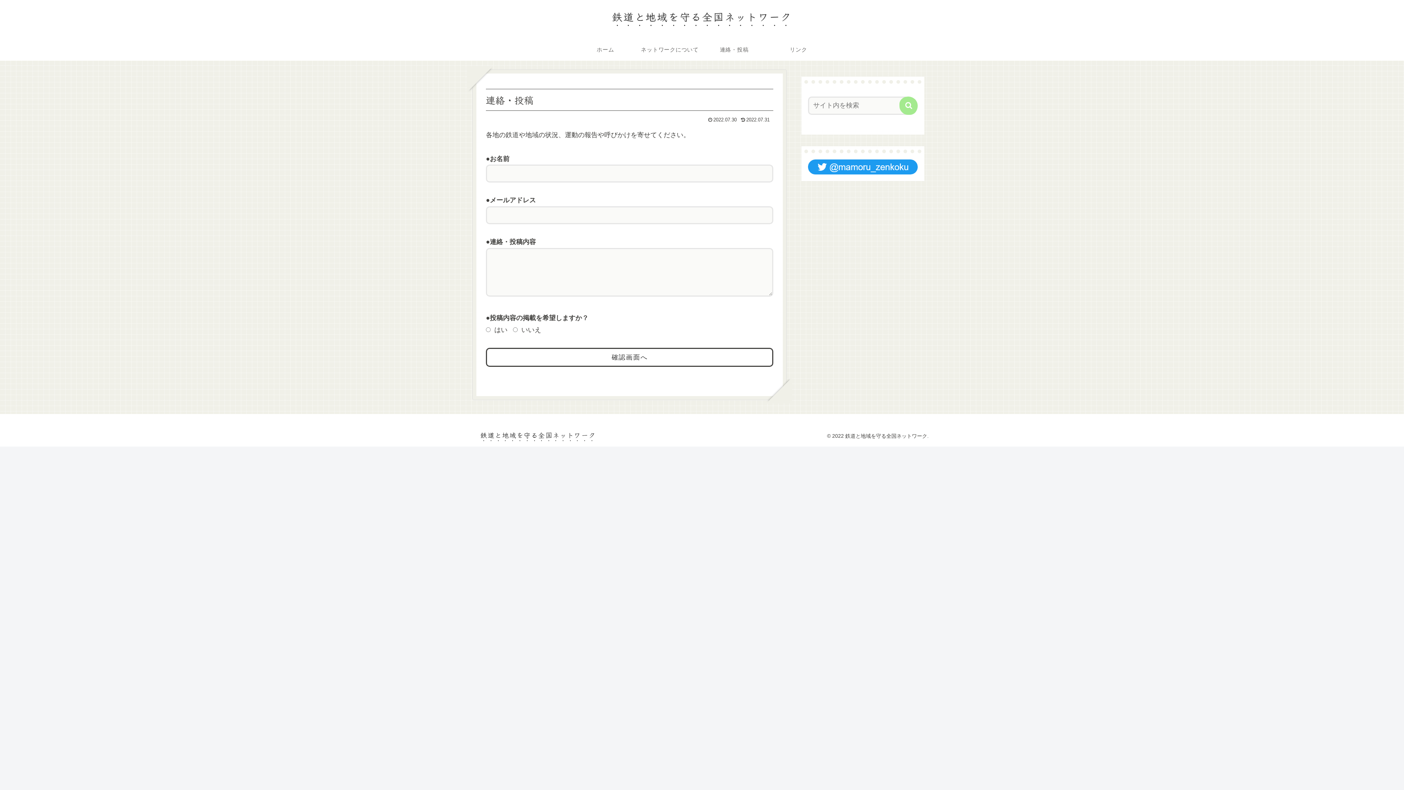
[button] (908, 106)
